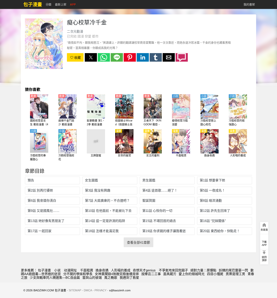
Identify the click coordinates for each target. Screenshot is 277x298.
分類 (48, 4)
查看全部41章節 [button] (138, 242)
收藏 (77, 57)
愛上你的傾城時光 (192, 274)
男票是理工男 (235, 274)
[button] (91, 57)
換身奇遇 (102, 270)
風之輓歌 (110, 277)
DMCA (88, 290)
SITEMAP (75, 290)
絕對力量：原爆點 (203, 270)
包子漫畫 (44, 270)
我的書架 (249, 4)
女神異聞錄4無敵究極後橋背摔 (117, 274)
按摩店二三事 (151, 274)
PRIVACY (100, 290)
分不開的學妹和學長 (77, 274)
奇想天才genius (144, 270)
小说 (57, 270)
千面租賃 (86, 270)
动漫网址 (70, 270)
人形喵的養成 (120, 270)
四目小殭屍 (215, 274)
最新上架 (60, 4)
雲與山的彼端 (92, 277)
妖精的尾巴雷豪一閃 (233, 270)
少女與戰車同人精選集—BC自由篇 (55, 277)
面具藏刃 (169, 274)
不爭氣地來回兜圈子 (173, 270)
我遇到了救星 (129, 277)
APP (73, 4)
